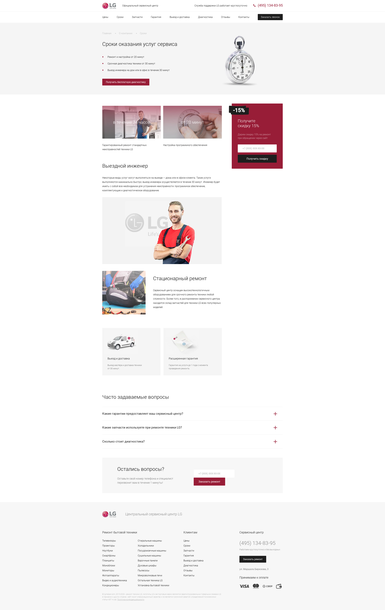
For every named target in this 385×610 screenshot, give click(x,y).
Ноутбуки (107, 550)
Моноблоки (108, 565)
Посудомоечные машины (152, 550)
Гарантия (156, 17)
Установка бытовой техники (153, 585)
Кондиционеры (110, 585)
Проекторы (108, 545)
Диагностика (205, 17)
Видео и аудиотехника (114, 580)
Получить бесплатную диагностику (126, 82)
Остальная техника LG (150, 580)
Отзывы (225, 17)
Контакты (243, 17)
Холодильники (146, 545)
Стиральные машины (150, 540)
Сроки (120, 17)
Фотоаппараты (110, 575)
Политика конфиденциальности (130, 600)
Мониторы (108, 570)
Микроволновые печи (150, 575)
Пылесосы (143, 570)
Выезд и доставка (180, 17)
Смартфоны (109, 555)
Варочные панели (148, 560)
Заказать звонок (270, 17)
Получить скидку (257, 158)
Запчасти (137, 17)
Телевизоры (109, 540)
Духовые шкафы (147, 565)
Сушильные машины (149, 555)
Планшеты (108, 560)
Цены (105, 17)
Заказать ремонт (209, 481)
